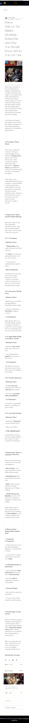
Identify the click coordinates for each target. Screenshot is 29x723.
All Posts (6, 10)
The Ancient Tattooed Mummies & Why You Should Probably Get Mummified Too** (11, 687)
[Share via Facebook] (5, 660)
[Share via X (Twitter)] (9, 660)
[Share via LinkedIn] (13, 660)
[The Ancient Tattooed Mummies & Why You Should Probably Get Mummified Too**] (14, 678)
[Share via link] (16, 660)
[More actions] (21, 18)
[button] (1, 3)
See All (20, 670)
